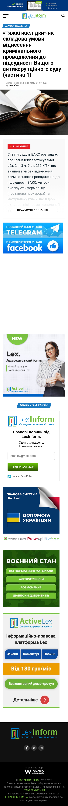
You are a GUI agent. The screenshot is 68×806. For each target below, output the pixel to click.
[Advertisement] (34, 294)
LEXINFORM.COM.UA (34, 790)
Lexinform (14, 85)
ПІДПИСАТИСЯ (23, 467)
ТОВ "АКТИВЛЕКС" (29, 780)
